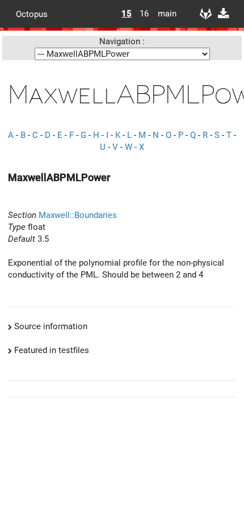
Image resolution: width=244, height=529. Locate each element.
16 (144, 14)
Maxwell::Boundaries (78, 215)
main (163, 14)
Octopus (32, 14)
